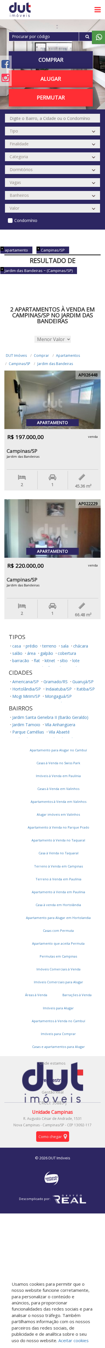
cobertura (67, 653)
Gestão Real (53, 1092)
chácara (80, 646)
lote (76, 660)
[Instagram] (5, 77)
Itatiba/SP (85, 689)
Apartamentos (68, 355)
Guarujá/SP (83, 681)
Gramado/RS (55, 681)
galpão (46, 653)
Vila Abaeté (59, 732)
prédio (32, 646)
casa (16, 646)
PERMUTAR (51, 97)
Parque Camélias (28, 732)
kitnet (50, 660)
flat (37, 660)
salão (17, 653)
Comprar (41, 355)
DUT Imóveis (16, 355)
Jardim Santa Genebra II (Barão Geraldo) (50, 717)
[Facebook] (5, 63)
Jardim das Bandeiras (55, 363)
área (31, 653)
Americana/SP (25, 681)
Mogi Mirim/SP (26, 696)
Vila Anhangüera (60, 724)
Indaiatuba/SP (59, 689)
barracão (20, 660)
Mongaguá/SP (58, 696)
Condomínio (25, 220)
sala (65, 646)
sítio (64, 660)
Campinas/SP (19, 363)
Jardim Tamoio (26, 724)
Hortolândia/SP (26, 689)
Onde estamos (52, 1063)
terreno (49, 646)
